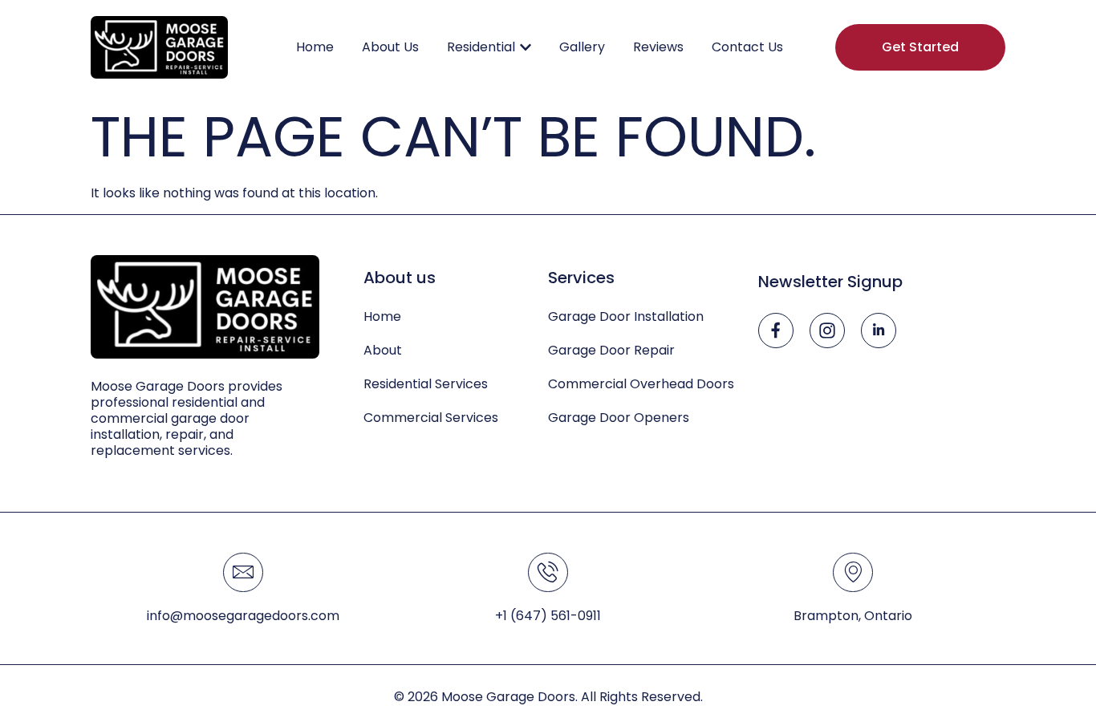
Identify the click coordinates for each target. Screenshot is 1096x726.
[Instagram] (827, 330)
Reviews (658, 47)
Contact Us (747, 47)
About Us (390, 47)
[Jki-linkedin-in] (878, 330)
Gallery (582, 47)
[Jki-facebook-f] (776, 330)
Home (315, 47)
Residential (481, 47)
